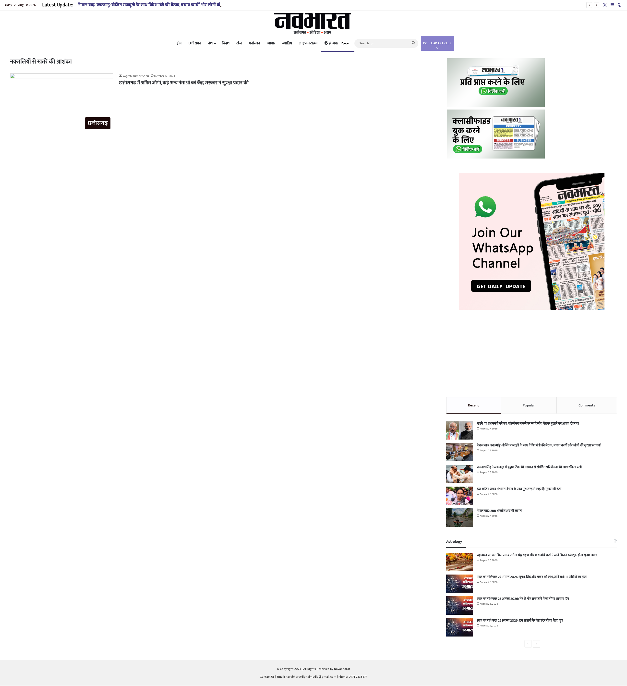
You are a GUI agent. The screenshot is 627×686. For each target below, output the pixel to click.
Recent (473, 405)
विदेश (225, 43)
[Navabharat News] (313, 23)
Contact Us (267, 676)
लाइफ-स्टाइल (308, 43)
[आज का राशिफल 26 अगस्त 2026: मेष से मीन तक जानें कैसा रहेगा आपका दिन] (459, 605)
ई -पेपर (338, 43)
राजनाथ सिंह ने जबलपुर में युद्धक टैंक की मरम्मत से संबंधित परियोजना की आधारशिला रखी (529, 467)
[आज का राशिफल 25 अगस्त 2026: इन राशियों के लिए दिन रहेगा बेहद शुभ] (459, 627)
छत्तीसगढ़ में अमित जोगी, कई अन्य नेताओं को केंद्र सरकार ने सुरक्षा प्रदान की (184, 83)
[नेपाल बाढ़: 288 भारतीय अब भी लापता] (459, 517)
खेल (239, 43)
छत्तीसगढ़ (195, 43)
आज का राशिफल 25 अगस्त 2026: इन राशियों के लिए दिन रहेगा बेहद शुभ (520, 620)
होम (179, 43)
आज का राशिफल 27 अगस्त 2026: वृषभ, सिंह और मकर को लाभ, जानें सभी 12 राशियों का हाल (532, 577)
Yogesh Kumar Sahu (136, 76)
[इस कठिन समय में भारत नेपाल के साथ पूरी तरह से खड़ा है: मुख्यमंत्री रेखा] (459, 496)
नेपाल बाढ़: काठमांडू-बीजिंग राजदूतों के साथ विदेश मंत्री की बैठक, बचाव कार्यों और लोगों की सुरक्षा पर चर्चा (161, 5)
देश (210, 43)
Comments (587, 405)
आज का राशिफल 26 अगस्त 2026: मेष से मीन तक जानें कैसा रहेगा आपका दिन (523, 598)
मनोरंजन (254, 43)
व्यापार (271, 43)
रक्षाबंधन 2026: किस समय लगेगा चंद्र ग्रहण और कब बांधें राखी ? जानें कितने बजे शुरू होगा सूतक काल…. (538, 555)
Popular (529, 405)
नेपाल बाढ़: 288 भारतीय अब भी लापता (499, 511)
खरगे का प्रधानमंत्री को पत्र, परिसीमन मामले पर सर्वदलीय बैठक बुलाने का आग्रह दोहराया (528, 423)
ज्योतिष (287, 43)
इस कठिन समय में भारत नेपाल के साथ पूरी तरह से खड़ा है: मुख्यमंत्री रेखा (519, 489)
